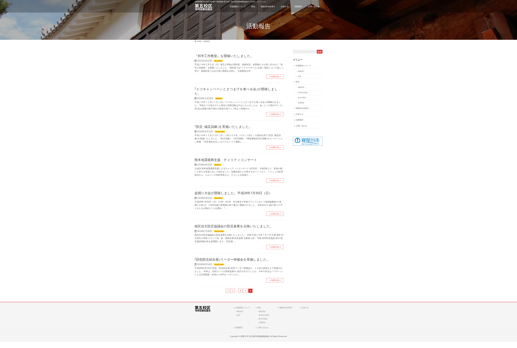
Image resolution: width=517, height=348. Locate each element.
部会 (298, 82)
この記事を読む (274, 77)
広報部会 (301, 103)
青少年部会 (218, 61)
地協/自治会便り (303, 108)
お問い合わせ (301, 126)
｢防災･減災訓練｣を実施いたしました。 (223, 126)
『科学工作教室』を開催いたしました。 (224, 56)
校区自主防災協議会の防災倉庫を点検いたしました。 (234, 226)
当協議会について (303, 66)
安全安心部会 (220, 132)
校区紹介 (301, 71)
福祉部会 (218, 165)
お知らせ (299, 114)
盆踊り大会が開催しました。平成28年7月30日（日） (233, 193)
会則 (299, 76)
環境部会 (219, 98)
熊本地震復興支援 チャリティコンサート (226, 160)
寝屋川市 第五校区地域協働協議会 (255, 336)
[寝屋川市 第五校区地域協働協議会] (204, 7)
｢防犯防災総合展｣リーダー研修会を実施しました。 (232, 259)
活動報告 (299, 120)
